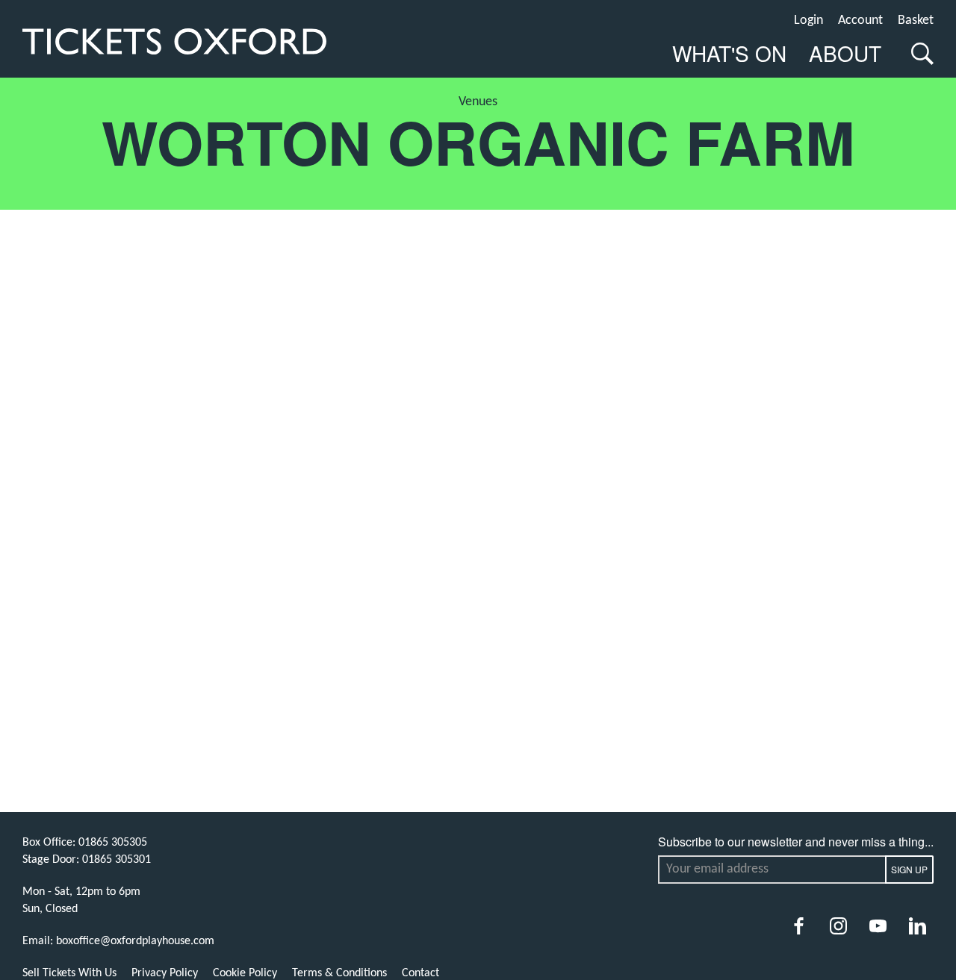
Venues (478, 102)
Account (860, 20)
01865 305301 (116, 860)
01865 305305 (112, 843)
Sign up (909, 869)
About (845, 53)
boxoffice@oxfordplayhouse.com (135, 941)
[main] (478, 445)
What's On (729, 53)
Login (808, 20)
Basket (916, 20)
